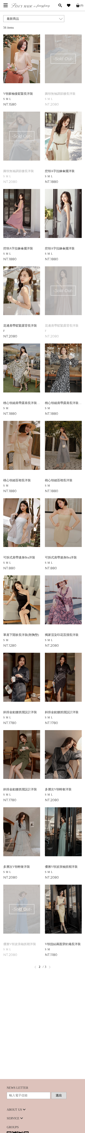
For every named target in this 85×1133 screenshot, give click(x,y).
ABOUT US (15, 1109)
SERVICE (13, 1118)
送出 (59, 1095)
